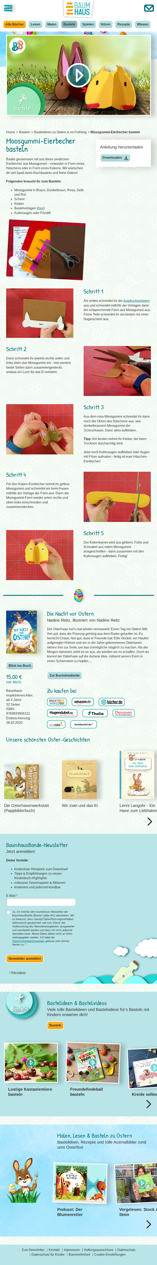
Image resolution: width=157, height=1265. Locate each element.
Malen (51, 24)
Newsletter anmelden (25, 958)
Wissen (142, 24)
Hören (105, 24)
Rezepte (123, 24)
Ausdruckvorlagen (136, 300)
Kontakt (54, 1250)
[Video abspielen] (78, 75)
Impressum (72, 1250)
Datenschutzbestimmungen (28, 941)
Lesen (35, 24)
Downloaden (112, 157)
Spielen (88, 24)
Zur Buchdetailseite (64, 675)
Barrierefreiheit (79, 1254)
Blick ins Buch (20, 665)
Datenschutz (126, 1250)
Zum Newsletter (33, 1250)
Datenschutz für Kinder (48, 1254)
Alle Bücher (15, 24)
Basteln (69, 24)
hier (41, 208)
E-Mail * (12, 895)
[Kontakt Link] (149, 8)
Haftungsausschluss (98, 1250)
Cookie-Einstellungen (110, 1254)
